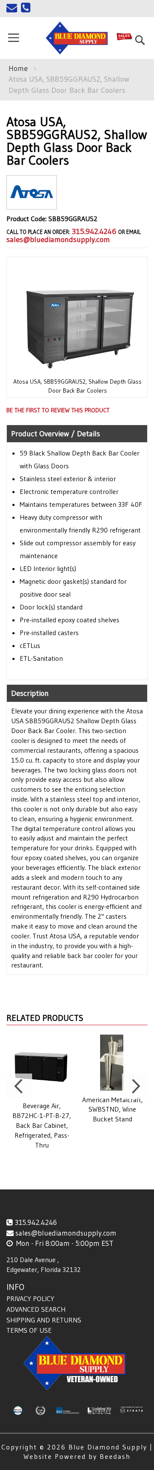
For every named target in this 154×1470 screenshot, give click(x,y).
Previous (19, 1086)
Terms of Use (29, 1330)
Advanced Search (35, 1309)
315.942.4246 (94, 231)
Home (18, 68)
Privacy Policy (30, 1298)
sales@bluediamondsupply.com (58, 239)
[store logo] (77, 38)
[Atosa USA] (31, 202)
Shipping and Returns (43, 1320)
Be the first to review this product (58, 410)
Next (135, 1086)
